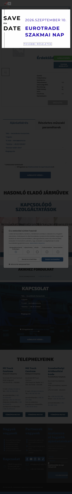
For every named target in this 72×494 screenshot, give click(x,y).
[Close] (67, 49)
